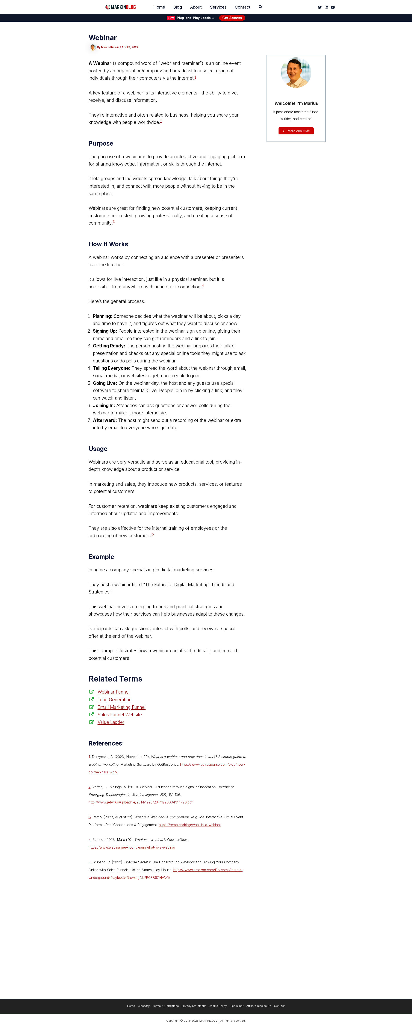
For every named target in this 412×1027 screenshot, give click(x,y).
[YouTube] (333, 7)
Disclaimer (237, 1005)
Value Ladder (111, 722)
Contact (279, 1005)
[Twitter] (320, 7)
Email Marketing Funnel (122, 707)
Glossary (144, 1005)
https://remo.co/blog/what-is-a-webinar (190, 825)
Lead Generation (115, 699)
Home (131, 1005)
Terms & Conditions (165, 1005)
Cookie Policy (218, 1005)
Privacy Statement (194, 1005)
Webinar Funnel (114, 692)
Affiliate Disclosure (258, 1005)
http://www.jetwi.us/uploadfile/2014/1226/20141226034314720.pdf (141, 802)
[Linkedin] (326, 7)
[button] (261, 7)
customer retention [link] (116, 506)
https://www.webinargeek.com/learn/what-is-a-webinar (132, 847)
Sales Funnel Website (120, 714)
